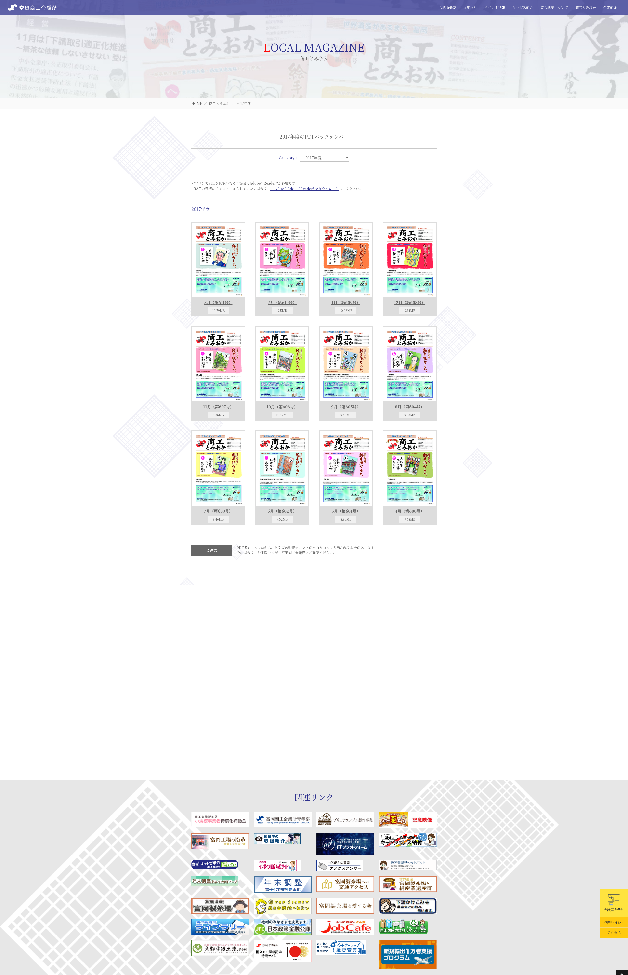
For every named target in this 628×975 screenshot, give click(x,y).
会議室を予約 (614, 909)
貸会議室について (554, 7)
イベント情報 (494, 7)
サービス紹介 (522, 7)
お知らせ (470, 7)
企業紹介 (610, 7)
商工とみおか (585, 7)
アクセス (614, 932)
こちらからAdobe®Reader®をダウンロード (304, 188)
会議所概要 (447, 7)
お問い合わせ (614, 922)
